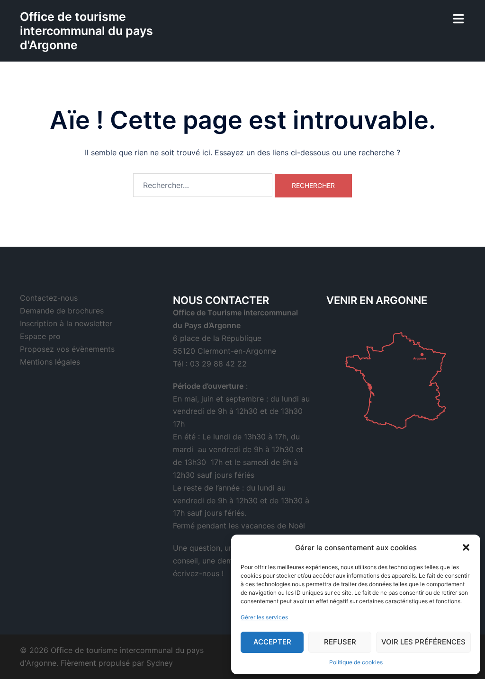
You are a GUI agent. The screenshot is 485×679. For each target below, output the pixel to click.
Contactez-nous (49, 298)
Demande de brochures (62, 310)
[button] (466, 547)
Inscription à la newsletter (66, 323)
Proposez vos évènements (67, 349)
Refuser (340, 641)
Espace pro (40, 336)
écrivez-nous (196, 573)
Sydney (159, 663)
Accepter (272, 641)
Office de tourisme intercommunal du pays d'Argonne (86, 30)
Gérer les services (264, 617)
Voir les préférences (423, 641)
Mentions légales (50, 361)
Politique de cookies (356, 662)
